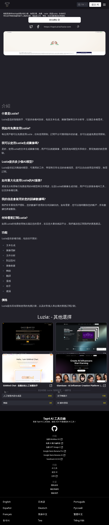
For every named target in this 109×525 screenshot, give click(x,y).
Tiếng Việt (79, 520)
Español (7, 508)
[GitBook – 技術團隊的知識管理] (81, 337)
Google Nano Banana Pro (53, 451)
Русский (78, 508)
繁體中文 (78, 514)
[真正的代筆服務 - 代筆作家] (27, 337)
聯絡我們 (54, 493)
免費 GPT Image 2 (53, 447)
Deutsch (42, 508)
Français (7, 514)
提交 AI (54, 472)
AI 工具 (54, 468)
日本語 (41, 501)
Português (79, 501)
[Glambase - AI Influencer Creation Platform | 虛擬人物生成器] (81, 368)
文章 (53, 476)
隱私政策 (54, 485)
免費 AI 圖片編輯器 (53, 443)
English (7, 501)
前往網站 (53, 19)
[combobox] (82, 4)
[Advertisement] (54, 78)
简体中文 (42, 514)
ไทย (40, 520)
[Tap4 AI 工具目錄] (7, 4)
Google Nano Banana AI (53, 455)
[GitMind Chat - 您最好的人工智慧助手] (27, 368)
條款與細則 (54, 489)
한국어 (6, 520)
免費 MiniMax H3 (53, 439)
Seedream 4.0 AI (53, 459)
